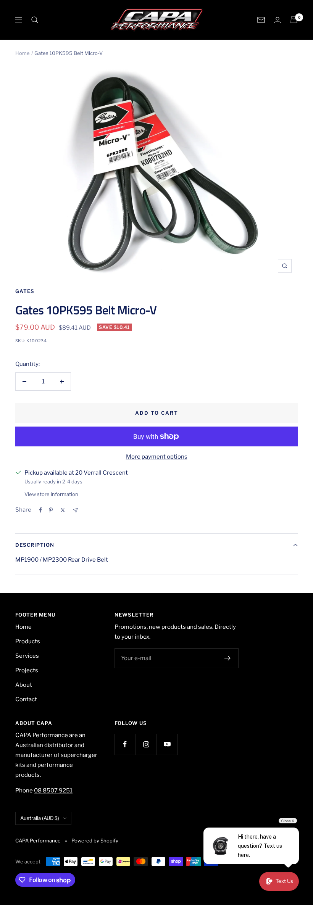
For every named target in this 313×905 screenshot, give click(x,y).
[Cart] (294, 19)
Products (27, 641)
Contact (26, 699)
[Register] (227, 658)
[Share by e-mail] (75, 510)
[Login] (277, 20)
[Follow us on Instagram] (146, 744)
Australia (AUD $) (39, 818)
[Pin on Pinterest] (51, 510)
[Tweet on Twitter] (63, 510)
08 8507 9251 (53, 790)
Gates (24, 291)
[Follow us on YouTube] (166, 744)
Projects (26, 670)
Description (34, 545)
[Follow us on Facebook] (125, 744)
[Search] (34, 19)
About (23, 684)
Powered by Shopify (94, 840)
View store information (51, 494)
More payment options (156, 456)
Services (27, 655)
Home (22, 53)
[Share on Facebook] (40, 510)
